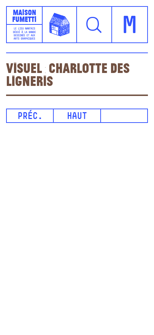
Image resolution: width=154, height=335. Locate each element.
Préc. (30, 116)
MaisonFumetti (24, 16)
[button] (94, 24)
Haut (77, 116)
